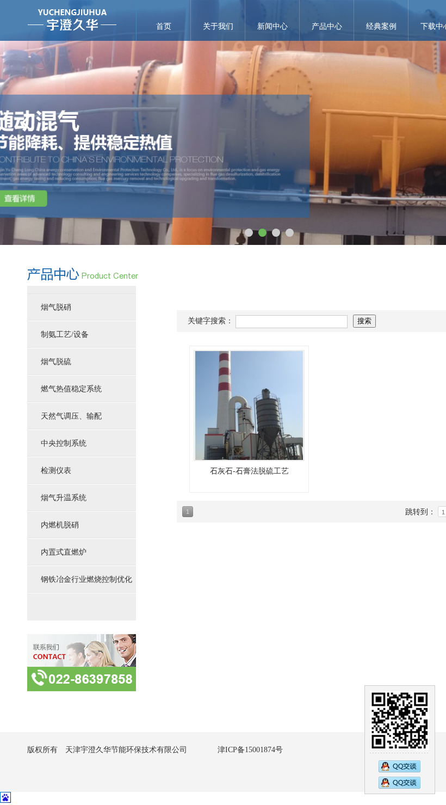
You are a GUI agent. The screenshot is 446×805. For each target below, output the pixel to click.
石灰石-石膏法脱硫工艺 (249, 471)
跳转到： (421, 511)
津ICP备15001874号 (250, 750)
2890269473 (399, 765)
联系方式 (81, 662)
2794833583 (399, 784)
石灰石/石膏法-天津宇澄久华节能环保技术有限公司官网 (72, 20)
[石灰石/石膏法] (249, 405)
